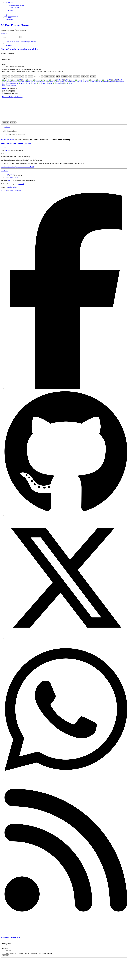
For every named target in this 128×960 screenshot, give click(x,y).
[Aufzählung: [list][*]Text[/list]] (17, 76)
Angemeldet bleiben (10, 953)
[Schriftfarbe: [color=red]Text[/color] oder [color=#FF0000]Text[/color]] (31, 76)
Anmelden (5, 937)
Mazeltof (9, 187)
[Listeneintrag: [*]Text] (23, 76)
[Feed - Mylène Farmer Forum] (65, 920)
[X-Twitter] (65, 638)
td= (87, 76)
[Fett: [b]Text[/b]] (3, 76)
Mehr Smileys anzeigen (9, 85)
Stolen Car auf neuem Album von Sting (19, 49)
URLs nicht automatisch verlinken (14, 135)
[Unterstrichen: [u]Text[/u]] (9, 76)
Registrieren (15, 937)
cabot (14, 187)
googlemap (64, 76)
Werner (7, 150)
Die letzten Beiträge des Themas (12, 97)
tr (90, 76)
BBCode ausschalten (10, 131)
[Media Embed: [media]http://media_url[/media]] (42, 76)
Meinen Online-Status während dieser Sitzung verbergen (35, 953)
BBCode (4, 88)
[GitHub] (65, 515)
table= (83, 76)
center (46, 76)
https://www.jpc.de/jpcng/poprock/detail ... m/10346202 (17, 167)
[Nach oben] (1, 958)
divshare (52, 76)
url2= (94, 76)
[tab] (7, 127)
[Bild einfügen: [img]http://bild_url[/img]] (26, 76)
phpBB (10, 180)
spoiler (78, 76)
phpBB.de (21, 184)
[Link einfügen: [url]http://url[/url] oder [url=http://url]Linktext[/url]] (29, 76)
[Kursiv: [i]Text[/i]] (6, 76)
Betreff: (4, 64)
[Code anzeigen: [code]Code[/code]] (14, 76)
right (70, 76)
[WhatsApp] (65, 779)
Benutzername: (6, 59)
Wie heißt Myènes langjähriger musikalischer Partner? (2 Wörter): (21, 69)
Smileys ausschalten (10, 133)
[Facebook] (65, 388)
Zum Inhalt (4, 33)
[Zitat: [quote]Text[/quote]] (12, 76)
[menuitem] (16, 5)
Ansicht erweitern (7, 140)
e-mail (58, 76)
